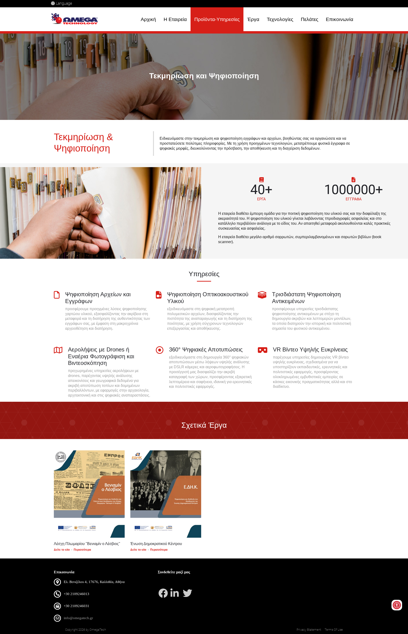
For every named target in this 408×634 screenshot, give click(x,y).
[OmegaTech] (76, 19)
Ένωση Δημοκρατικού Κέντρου (156, 544)
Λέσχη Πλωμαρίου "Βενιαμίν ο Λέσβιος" (87, 544)
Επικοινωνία (339, 19)
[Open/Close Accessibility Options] (397, 605)
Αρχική (148, 19)
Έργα (253, 19)
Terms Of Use (334, 629)
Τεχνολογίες (280, 19)
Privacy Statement (309, 629)
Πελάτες (309, 19)
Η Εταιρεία (175, 19)
